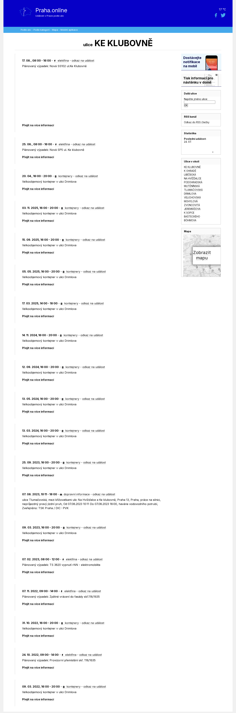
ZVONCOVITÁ (192, 205)
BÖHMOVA (190, 220)
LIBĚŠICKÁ (190, 174)
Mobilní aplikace (69, 30)
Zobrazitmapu (202, 255)
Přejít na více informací (38, 125)
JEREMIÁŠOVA (192, 208)
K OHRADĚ (190, 170)
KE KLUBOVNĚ (192, 166)
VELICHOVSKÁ (192, 197)
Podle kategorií (42, 30)
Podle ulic (26, 30)
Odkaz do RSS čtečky (196, 122)
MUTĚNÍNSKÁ (192, 186)
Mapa (55, 30)
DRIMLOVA (190, 193)
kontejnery (65, 176)
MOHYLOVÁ (191, 201)
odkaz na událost (83, 60)
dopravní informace (76, 494)
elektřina (63, 60)
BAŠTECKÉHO (192, 216)
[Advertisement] (97, 96)
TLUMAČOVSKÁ (193, 189)
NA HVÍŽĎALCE (192, 178)
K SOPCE (189, 212)
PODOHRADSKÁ (193, 182)
